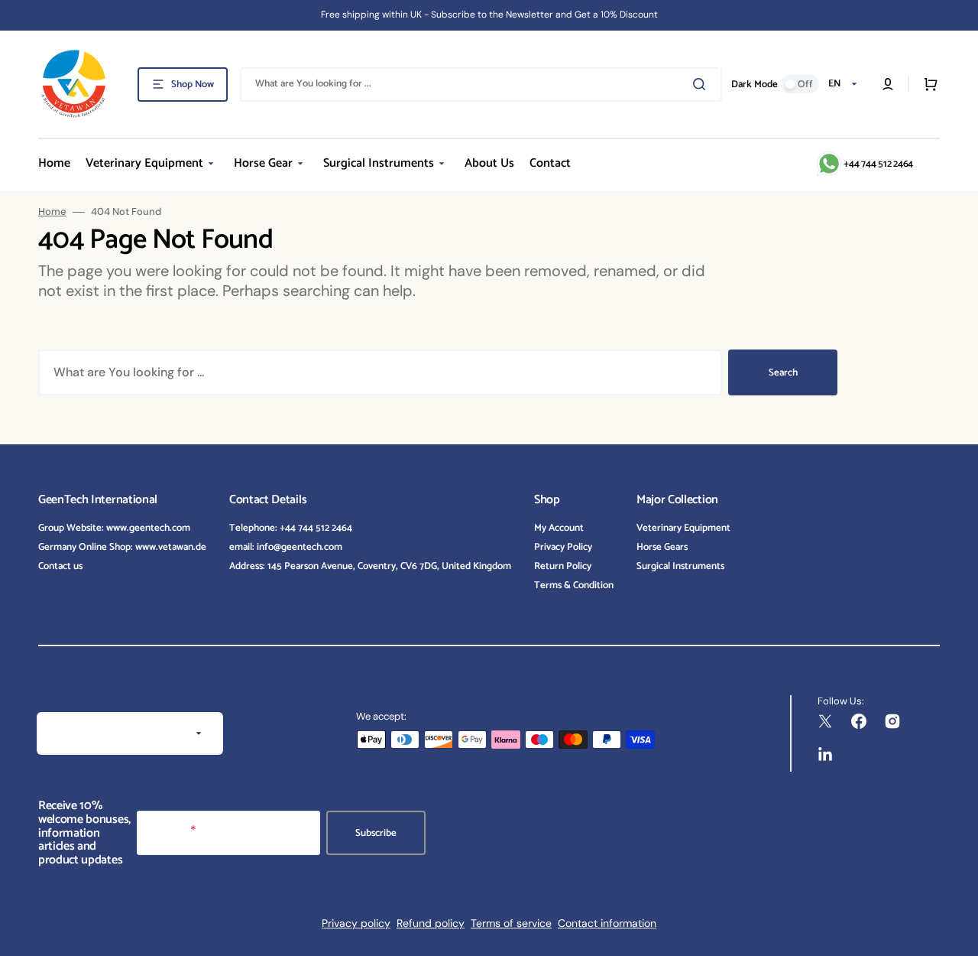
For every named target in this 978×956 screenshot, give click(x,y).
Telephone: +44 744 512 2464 (290, 529)
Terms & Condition (574, 585)
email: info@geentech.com (285, 547)
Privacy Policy (563, 547)
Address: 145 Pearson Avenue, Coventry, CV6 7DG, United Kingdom (370, 566)
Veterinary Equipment (683, 529)
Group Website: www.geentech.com (114, 529)
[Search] (702, 84)
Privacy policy (356, 923)
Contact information (607, 923)
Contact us (60, 566)
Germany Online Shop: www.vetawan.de (122, 547)
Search (783, 373)
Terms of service (511, 923)
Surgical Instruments (680, 566)
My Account (559, 529)
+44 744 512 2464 (878, 164)
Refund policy (431, 923)
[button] (888, 84)
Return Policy (562, 566)
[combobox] (481, 84)
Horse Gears (662, 547)
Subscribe (376, 833)
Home (52, 212)
